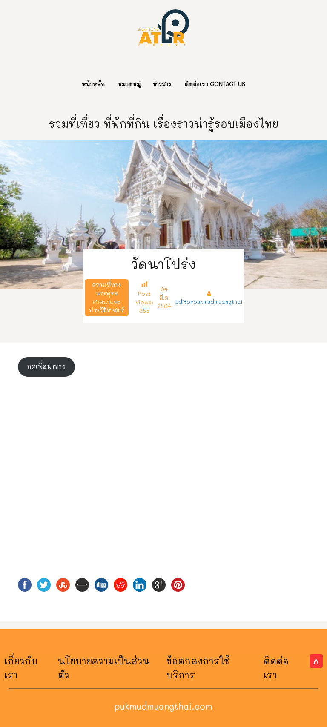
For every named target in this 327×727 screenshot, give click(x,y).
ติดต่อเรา (276, 667)
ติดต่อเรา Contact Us (215, 83)
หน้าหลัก (93, 83)
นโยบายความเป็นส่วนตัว (104, 667)
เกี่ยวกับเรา (20, 667)
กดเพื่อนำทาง (46, 366)
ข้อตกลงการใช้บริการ (197, 667)
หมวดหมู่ (129, 83)
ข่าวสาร (162, 83)
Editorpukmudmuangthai (209, 301)
